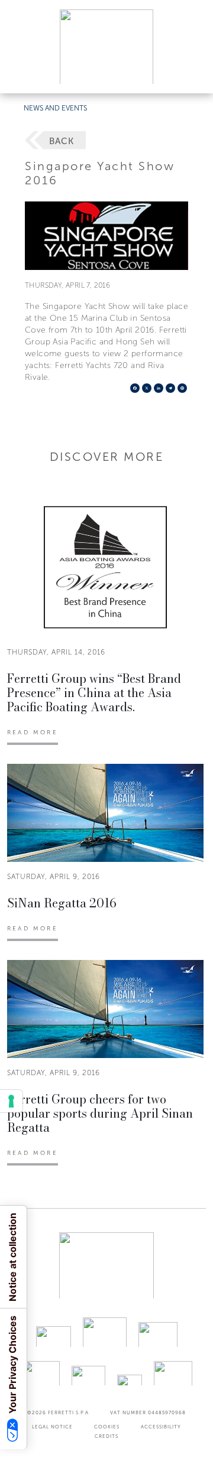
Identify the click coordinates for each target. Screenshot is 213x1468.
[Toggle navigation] (190, 73)
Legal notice (52, 1427)
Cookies (107, 1427)
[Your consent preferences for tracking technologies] (11, 1101)
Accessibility (161, 1427)
